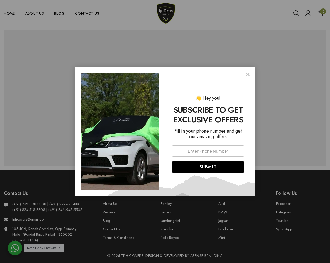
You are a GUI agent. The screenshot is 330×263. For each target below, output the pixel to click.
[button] (208, 167)
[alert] (165, 131)
